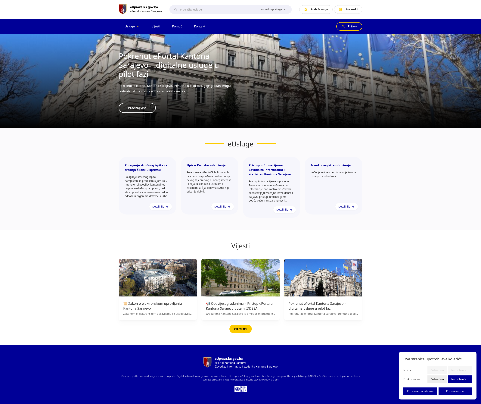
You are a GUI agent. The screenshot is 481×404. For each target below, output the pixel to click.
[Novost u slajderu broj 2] (240, 120)
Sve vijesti (240, 328)
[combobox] (218, 9)
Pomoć (177, 26)
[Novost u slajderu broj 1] (215, 120)
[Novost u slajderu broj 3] (266, 120)
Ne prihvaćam (460, 379)
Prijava (352, 26)
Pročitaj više (137, 108)
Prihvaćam (437, 379)
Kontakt (199, 26)
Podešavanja (319, 9)
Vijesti (156, 26)
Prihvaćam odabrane (420, 391)
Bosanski (352, 9)
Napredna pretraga (271, 9)
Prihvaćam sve (455, 391)
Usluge (130, 26)
